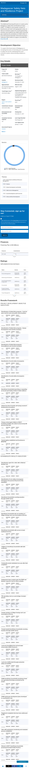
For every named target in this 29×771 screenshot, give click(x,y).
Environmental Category (18, 106)
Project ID (4, 69)
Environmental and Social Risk (6, 112)
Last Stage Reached (20, 118)
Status (16, 69)
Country (4, 80)
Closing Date (18, 112)
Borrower (17, 74)
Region (3, 99)
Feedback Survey (22, 761)
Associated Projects (7, 127)
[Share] (14, 766)
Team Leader (5, 73)
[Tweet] (9, 766)
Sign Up (5, 235)
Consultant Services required (7, 118)
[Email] (3, 766)
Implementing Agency (20, 90)
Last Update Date (19, 122)
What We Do (3, 2)
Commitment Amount (7, 106)
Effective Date (18, 84)
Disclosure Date (19, 80)
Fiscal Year (18, 100)
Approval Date (5, 84)
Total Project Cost (7, 91)
